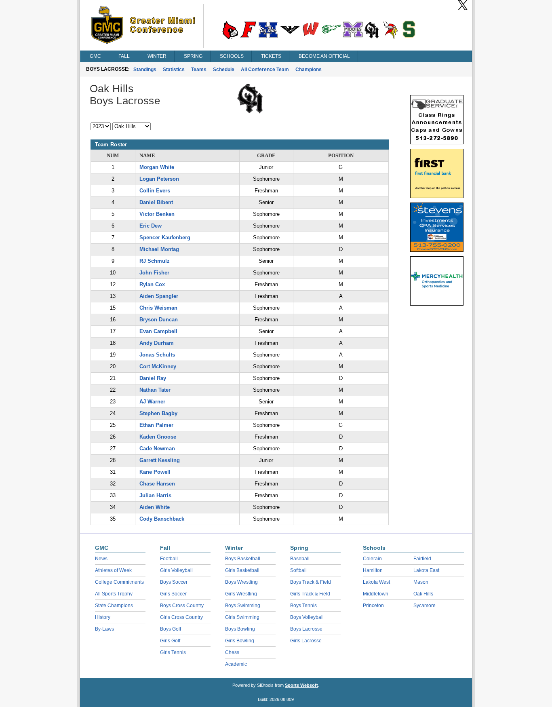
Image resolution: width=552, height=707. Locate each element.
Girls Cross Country (181, 617)
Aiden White (154, 507)
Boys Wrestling (241, 582)
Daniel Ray (152, 378)
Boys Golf (170, 629)
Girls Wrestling (241, 594)
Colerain (372, 558)
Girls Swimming (242, 617)
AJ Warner (152, 402)
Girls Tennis (173, 652)
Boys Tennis (303, 605)
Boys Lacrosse (306, 629)
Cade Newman (157, 448)
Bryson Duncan (158, 320)
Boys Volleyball (307, 617)
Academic (236, 664)
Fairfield (422, 558)
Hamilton (373, 570)
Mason (420, 582)
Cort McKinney (157, 366)
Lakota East (426, 570)
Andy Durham (156, 343)
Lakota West (376, 582)
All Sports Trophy (114, 594)
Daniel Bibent (156, 202)
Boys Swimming (242, 605)
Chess (232, 652)
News (101, 558)
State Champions (114, 605)
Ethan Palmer (156, 425)
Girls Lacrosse (306, 641)
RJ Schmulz (154, 261)
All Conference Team (265, 69)
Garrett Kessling (159, 460)
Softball (298, 570)
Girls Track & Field (310, 594)
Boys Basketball (242, 558)
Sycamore (424, 605)
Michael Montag (159, 249)
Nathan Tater (155, 390)
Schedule (223, 69)
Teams (198, 69)
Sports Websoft (301, 685)
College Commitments (119, 582)
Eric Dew (150, 226)
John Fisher (154, 273)
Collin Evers (154, 191)
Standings (144, 69)
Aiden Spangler (158, 296)
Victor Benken (157, 214)
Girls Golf (170, 641)
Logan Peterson (159, 179)
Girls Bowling (239, 641)
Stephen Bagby (158, 413)
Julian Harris (155, 495)
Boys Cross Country (182, 605)
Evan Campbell (158, 331)
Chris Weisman (158, 308)
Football (169, 558)
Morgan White (156, 167)
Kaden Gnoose (157, 437)
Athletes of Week (113, 570)
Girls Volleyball (176, 570)
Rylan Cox (152, 284)
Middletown (375, 594)
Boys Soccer (174, 582)
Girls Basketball (242, 570)
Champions (308, 69)
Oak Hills (423, 594)
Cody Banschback (161, 519)
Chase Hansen (157, 484)
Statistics (174, 69)
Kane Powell (155, 472)
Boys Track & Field (310, 582)
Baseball (300, 558)
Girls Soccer (173, 594)
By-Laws (104, 629)
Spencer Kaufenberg (164, 237)
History (102, 617)
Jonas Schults (157, 355)
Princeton (373, 605)
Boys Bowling (240, 629)
